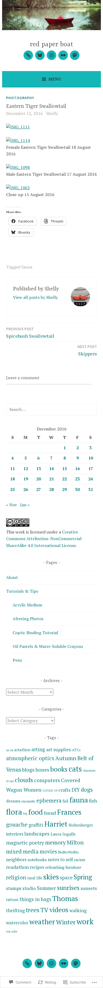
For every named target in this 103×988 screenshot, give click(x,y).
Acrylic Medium (27, 605)
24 (90, 479)
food (35, 812)
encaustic (28, 801)
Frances (69, 812)
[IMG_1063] (18, 188)
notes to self (60, 859)
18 (12, 479)
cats (75, 769)
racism (79, 859)
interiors (14, 834)
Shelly (52, 113)
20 (38, 479)
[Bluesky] (40, 55)
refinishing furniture (63, 867)
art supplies (58, 749)
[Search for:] (51, 409)
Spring (83, 877)
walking (78, 910)
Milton (75, 842)
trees (32, 910)
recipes (37, 867)
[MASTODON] (75, 963)
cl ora (10, 781)
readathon (17, 867)
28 (51, 489)
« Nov (11, 505)
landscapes (36, 833)
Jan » (25, 505)
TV (44, 910)
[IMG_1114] (18, 140)
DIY (76, 790)
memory (55, 842)
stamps (13, 888)
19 (25, 479)
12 (25, 468)
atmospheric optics (30, 758)
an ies (9, 750)
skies (51, 877)
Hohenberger (81, 825)
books (59, 769)
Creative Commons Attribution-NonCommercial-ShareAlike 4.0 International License (44, 538)
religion (16, 877)
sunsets (89, 888)
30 (77, 489)
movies (48, 851)
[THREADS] (27, 963)
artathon (22, 749)
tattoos (12, 899)
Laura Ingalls (63, 834)
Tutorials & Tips (22, 591)
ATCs (76, 750)
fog (25, 813)
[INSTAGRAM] (51, 963)
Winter (66, 922)
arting (38, 749)
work (85, 921)
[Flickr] (63, 55)
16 (77, 468)
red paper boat (51, 44)
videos (58, 909)
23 (77, 479)
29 (64, 489)
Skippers (87, 350)
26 (25, 489)
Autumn (65, 758)
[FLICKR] (63, 963)
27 (38, 489)
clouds (24, 780)
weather (42, 921)
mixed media (22, 851)
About (12, 577)
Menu (54, 79)
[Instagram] (51, 55)
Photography (20, 97)
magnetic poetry (25, 842)
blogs (28, 769)
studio (29, 888)
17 (90, 468)
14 (51, 468)
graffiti (36, 825)
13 (38, 468)
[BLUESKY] (39, 963)
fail (65, 801)
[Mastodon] (74, 55)
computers (47, 780)
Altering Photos (28, 618)
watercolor (17, 923)
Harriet (56, 824)
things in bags (35, 899)
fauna (26, 267)
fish (93, 800)
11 (12, 468)
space (66, 877)
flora (14, 812)
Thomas (65, 898)
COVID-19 (50, 790)
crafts (64, 790)
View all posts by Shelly (35, 297)
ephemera (49, 800)
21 (51, 479)
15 (64, 468)
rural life (34, 877)
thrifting (15, 910)
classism (89, 770)
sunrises (68, 888)
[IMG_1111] (18, 127)
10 (90, 458)
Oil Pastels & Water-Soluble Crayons (48, 646)
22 (64, 479)
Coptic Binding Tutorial (35, 633)
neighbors (16, 859)
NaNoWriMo (68, 852)
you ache (11, 931)
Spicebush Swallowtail (30, 332)
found (50, 813)
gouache (16, 824)
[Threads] (28, 55)
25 (12, 489)
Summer (46, 888)
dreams (13, 801)
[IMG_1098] (18, 167)
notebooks (37, 859)
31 (90, 489)
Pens (17, 660)
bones (42, 769)
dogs (87, 789)
